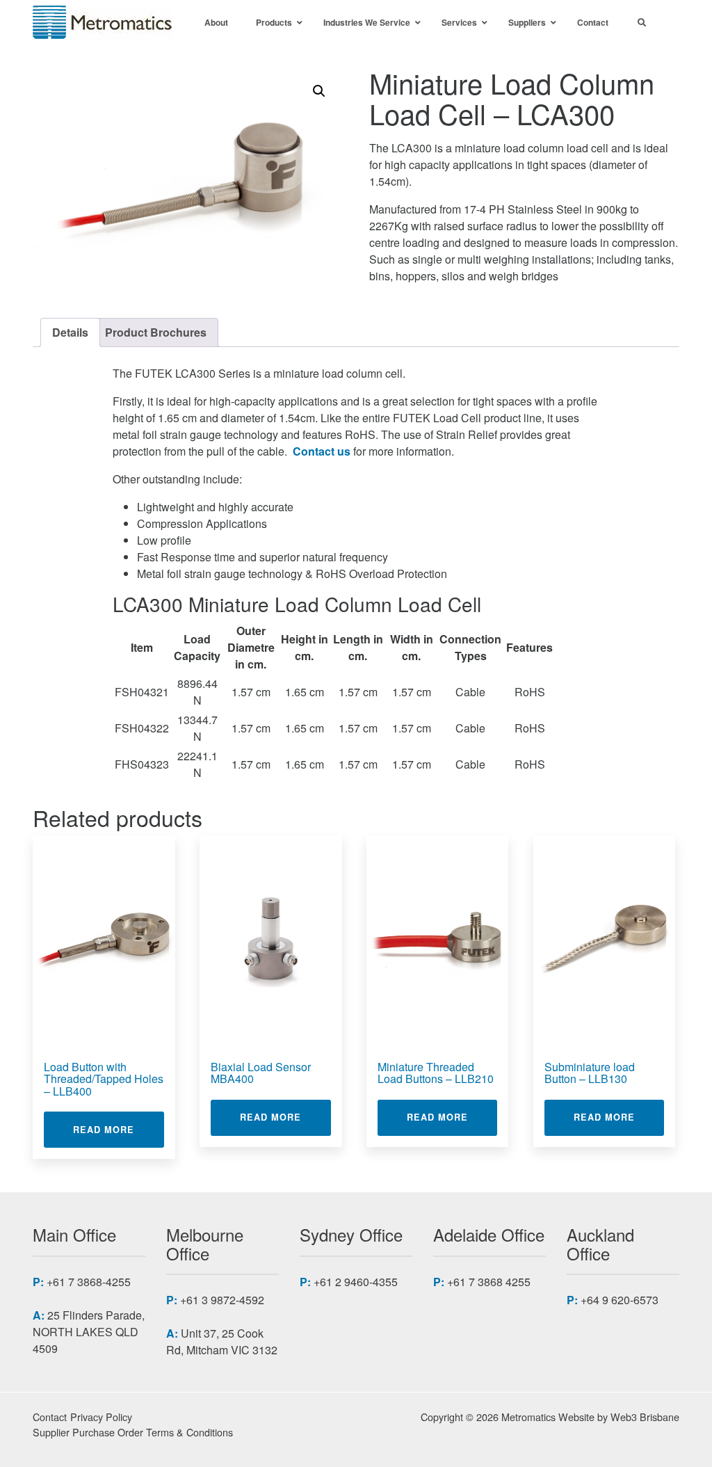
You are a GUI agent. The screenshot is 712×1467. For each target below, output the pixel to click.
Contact (50, 1416)
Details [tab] (70, 332)
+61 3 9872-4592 (222, 1300)
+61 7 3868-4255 (89, 1282)
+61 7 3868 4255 (489, 1282)
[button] (319, 91)
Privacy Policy (101, 1416)
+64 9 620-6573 (619, 1300)
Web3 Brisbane (644, 1416)
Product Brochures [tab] (156, 332)
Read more (118, 1129)
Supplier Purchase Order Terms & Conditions (133, 1432)
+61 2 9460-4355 (356, 1282)
